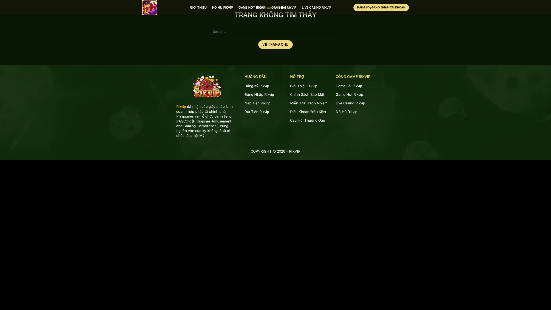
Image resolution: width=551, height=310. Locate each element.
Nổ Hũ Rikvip (222, 7)
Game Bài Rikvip (283, 7)
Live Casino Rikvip (316, 7)
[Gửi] (335, 32)
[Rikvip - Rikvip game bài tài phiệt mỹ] (163, 7)
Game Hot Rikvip (252, 7)
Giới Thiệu (198, 7)
